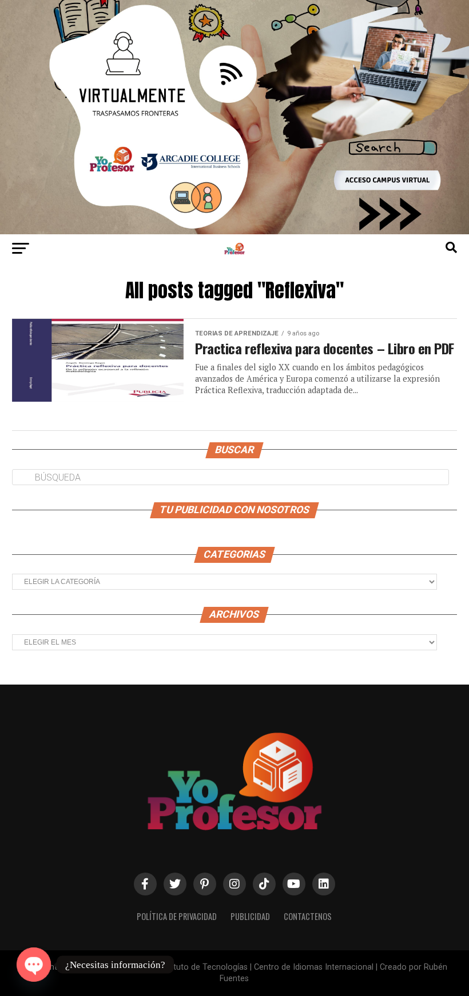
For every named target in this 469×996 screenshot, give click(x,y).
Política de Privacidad (177, 916)
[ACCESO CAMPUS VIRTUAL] (234, 231)
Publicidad (250, 916)
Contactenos (308, 916)
